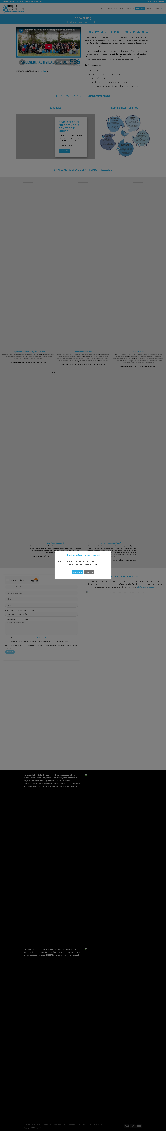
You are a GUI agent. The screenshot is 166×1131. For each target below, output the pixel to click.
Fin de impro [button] (89, 572)
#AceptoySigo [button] (77, 572)
